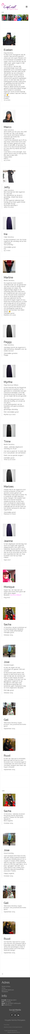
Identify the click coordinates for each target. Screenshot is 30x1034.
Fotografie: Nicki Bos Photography (15, 1020)
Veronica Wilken (15, 595)
